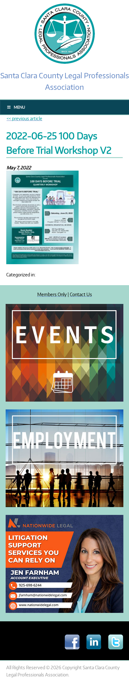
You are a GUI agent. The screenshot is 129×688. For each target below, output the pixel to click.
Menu (19, 107)
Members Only (52, 294)
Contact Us (81, 294)
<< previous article (24, 118)
